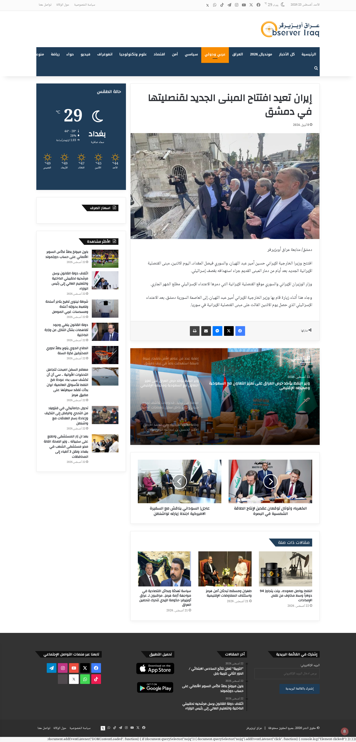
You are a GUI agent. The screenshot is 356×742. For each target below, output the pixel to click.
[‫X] (229, 331)
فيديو (85, 54)
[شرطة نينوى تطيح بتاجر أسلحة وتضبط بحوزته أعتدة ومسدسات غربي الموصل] (105, 309)
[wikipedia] (200, 5)
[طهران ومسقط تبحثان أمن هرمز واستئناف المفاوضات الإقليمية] (225, 568)
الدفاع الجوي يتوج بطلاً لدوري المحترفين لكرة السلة (67, 350)
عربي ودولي (215, 54)
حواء (70, 54)
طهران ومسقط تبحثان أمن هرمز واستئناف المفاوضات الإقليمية (229, 593)
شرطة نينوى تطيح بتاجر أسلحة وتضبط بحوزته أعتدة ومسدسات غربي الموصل (67, 307)
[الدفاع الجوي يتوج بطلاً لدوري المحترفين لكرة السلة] (105, 355)
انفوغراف (105, 54)
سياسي (191, 54)
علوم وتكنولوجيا (133, 54)
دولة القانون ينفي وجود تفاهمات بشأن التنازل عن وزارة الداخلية (66, 330)
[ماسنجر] (217, 331)
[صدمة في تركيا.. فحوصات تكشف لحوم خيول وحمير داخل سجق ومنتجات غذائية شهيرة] (225, 396)
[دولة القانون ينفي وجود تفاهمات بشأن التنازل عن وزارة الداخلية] (105, 332)
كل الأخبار (287, 54)
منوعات (38, 54)
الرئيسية (309, 54)
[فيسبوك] (240, 331)
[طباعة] (195, 331)
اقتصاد (159, 54)
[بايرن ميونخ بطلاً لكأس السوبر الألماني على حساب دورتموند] (105, 259)
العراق (237, 54)
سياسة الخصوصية (84, 4)
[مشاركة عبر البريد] (206, 331)
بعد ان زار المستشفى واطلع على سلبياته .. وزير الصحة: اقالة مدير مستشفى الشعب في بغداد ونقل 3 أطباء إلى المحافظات (66, 446)
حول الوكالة (62, 4)
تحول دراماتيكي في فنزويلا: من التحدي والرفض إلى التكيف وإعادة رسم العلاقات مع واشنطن (66, 416)
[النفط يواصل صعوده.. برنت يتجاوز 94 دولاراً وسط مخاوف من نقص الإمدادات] (285, 568)
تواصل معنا (45, 4)
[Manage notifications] (344, 731)
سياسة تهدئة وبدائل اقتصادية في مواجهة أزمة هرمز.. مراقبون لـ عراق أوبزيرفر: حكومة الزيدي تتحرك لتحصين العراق (165, 598)
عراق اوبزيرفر (254, 728)
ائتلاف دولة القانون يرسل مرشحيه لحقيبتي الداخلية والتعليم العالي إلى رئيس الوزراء (70, 281)
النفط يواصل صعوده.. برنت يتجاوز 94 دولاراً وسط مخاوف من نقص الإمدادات (286, 595)
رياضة (55, 54)
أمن (175, 54)
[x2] (207, 5)
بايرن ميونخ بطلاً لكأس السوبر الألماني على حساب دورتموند (67, 254)
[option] (225, 396)
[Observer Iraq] (290, 29)
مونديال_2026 (261, 54)
